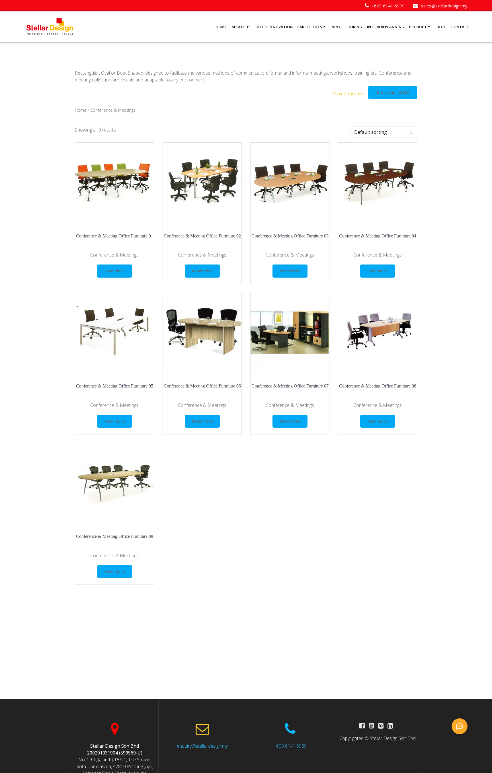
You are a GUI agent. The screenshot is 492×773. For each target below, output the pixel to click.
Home (221, 26)
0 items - (395, 92)
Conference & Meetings (114, 255)
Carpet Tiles (309, 26)
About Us (241, 26)
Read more (114, 270)
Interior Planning (385, 26)
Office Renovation (274, 26)
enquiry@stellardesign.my (202, 746)
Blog (441, 26)
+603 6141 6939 (290, 746)
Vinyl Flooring (347, 26)
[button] (460, 726)
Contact (460, 26)
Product (418, 26)
